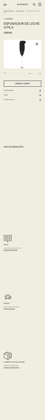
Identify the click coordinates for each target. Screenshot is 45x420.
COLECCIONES (20, 11)
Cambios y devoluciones (11, 367)
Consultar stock (9, 90)
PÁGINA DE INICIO (9, 11)
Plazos (6, 95)
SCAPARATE (22, 4)
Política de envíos (9, 309)
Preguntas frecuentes (10, 250)
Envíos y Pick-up (9, 99)
